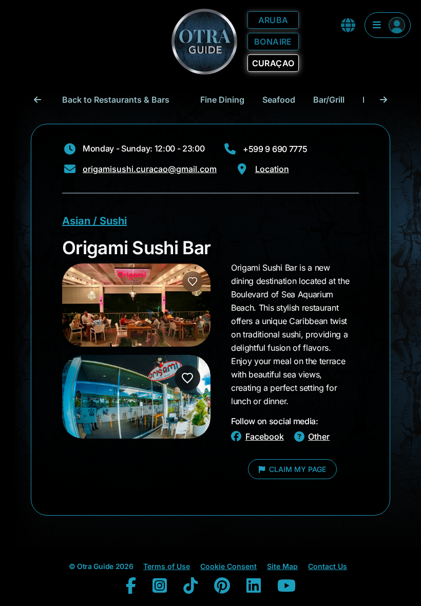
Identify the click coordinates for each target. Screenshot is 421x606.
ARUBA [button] (273, 20)
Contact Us (327, 566)
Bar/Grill (329, 99)
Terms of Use (166, 566)
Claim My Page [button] (296, 469)
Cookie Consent (228, 566)
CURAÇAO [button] (273, 63)
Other (319, 436)
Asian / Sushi (94, 221)
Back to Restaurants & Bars (115, 99)
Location (272, 169)
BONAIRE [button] (273, 41)
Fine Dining (222, 99)
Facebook (264, 436)
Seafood (278, 99)
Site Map (282, 566)
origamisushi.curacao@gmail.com (150, 169)
